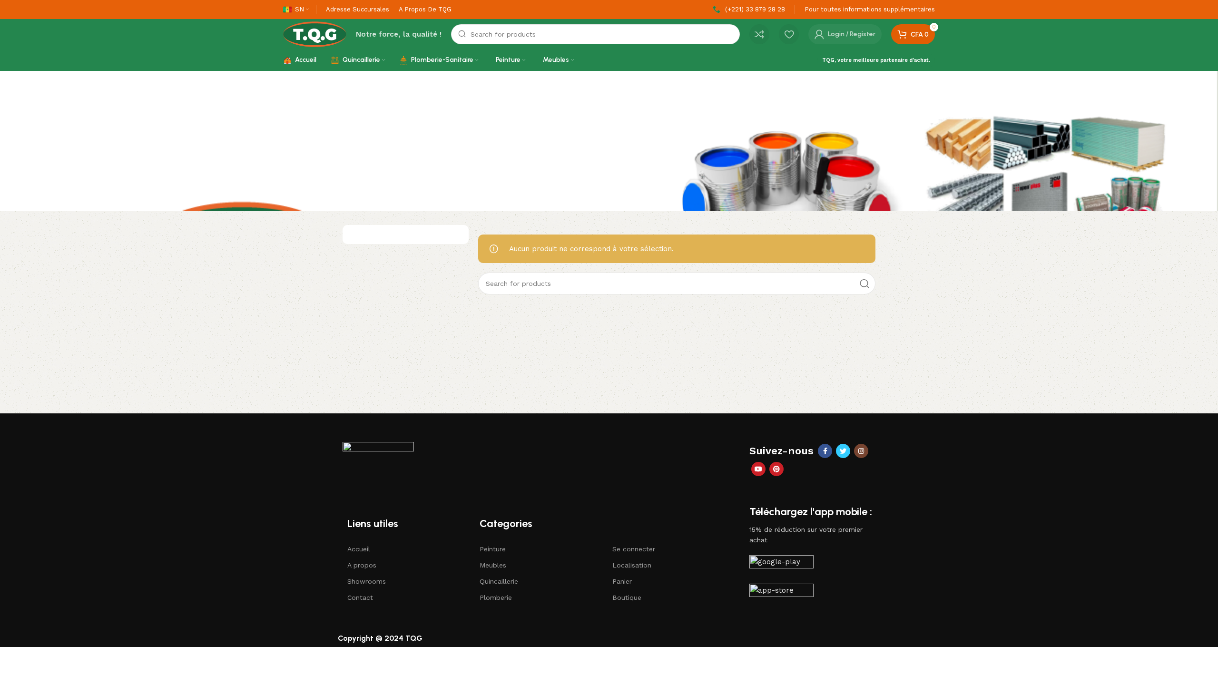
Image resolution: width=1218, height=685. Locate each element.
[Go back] (295, 140)
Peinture (493, 549)
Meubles (493, 565)
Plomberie (496, 597)
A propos (361, 565)
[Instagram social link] (861, 451)
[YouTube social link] (758, 469)
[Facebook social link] (825, 451)
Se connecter (633, 549)
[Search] (864, 283)
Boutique (626, 597)
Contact (360, 597)
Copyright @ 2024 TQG (380, 638)
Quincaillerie (499, 581)
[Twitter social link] (843, 451)
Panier (622, 581)
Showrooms (366, 581)
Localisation (631, 565)
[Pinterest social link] (776, 469)
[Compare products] (759, 34)
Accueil (358, 549)
